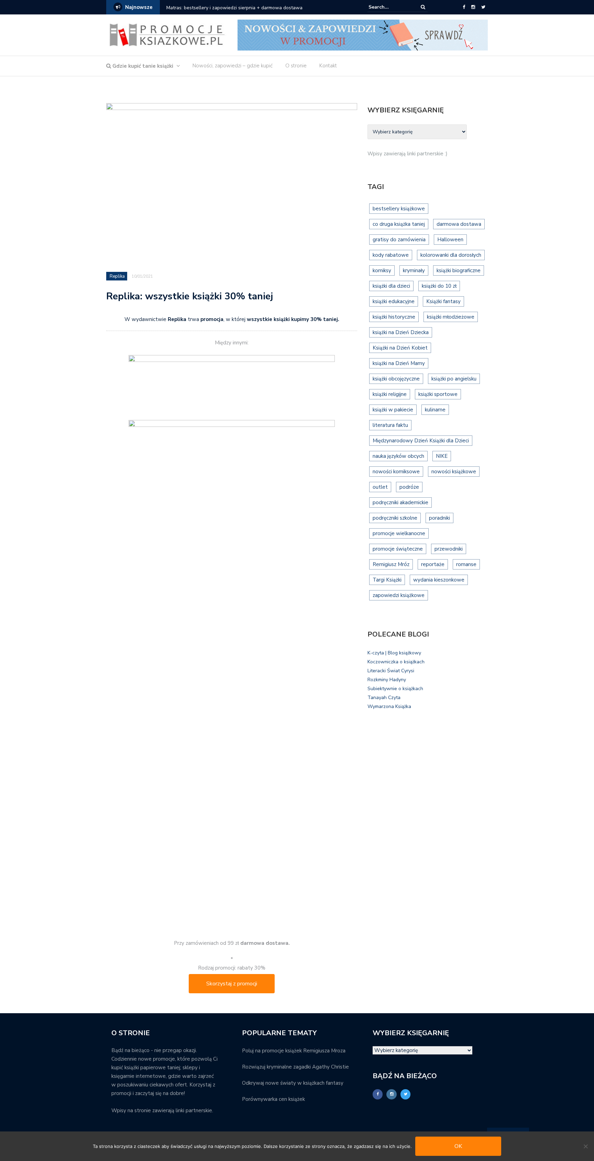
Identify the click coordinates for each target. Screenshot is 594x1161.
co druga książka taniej (399, 224)
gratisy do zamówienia (399, 239)
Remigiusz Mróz (391, 564)
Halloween (450, 239)
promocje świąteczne (398, 548)
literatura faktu (390, 425)
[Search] (423, 7)
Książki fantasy (443, 301)
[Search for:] (389, 7)
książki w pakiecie (393, 409)
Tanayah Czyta (383, 697)
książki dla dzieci (391, 286)
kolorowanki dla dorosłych (450, 255)
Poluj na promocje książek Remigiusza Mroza (293, 1050)
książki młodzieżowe (450, 316)
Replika (117, 276)
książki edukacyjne (394, 301)
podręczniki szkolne (395, 518)
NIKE (442, 456)
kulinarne (435, 409)
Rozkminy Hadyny (386, 679)
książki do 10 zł (439, 286)
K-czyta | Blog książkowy (394, 653)
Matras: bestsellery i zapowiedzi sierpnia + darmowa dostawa (234, 7)
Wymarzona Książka (389, 706)
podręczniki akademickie (400, 502)
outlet (380, 487)
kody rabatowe (391, 255)
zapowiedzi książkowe (399, 595)
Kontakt (328, 65)
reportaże (432, 564)
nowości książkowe (453, 471)
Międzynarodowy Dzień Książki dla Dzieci (421, 440)
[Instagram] (473, 7)
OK (458, 1146)
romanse (466, 564)
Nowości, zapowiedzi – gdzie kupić (232, 65)
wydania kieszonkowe (438, 579)
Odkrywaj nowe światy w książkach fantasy (292, 1083)
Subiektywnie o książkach (395, 688)
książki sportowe (438, 394)
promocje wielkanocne (399, 533)
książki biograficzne (459, 270)
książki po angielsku (453, 378)
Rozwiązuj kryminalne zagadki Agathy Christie (295, 1066)
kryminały (414, 270)
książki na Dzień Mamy (399, 363)
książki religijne (390, 394)
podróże (409, 487)
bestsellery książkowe (399, 208)
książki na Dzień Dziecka (401, 332)
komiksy (382, 270)
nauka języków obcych (398, 456)
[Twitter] (483, 7)
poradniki (439, 518)
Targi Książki (387, 579)
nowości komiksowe (396, 471)
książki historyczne (394, 316)
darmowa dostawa (459, 224)
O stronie (296, 65)
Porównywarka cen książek (273, 1099)
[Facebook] (464, 7)
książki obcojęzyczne (396, 378)
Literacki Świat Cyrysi (390, 670)
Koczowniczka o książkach (396, 662)
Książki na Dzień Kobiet (400, 347)
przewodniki (448, 548)
